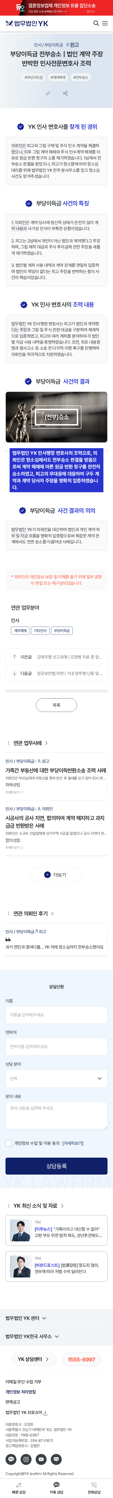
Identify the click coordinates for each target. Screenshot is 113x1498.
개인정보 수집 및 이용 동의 (37, 1143)
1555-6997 (81, 1359)
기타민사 (40, 630)
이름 (9, 1001)
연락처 (10, 1032)
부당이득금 (62, 630)
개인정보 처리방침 (20, 1392)
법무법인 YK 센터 (22, 1318)
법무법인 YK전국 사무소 (28, 1336)
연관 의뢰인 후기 (30, 913)
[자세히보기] (73, 1143)
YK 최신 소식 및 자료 (35, 1205)
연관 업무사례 (27, 743)
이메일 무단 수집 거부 (23, 1382)
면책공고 (12, 1402)
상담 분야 (13, 1064)
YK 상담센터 (30, 1359)
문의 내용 (13, 1096)
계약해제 (20, 630)
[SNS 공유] (65, 93)
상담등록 (56, 1166)
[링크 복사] (48, 93)
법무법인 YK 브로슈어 (23, 1412)
